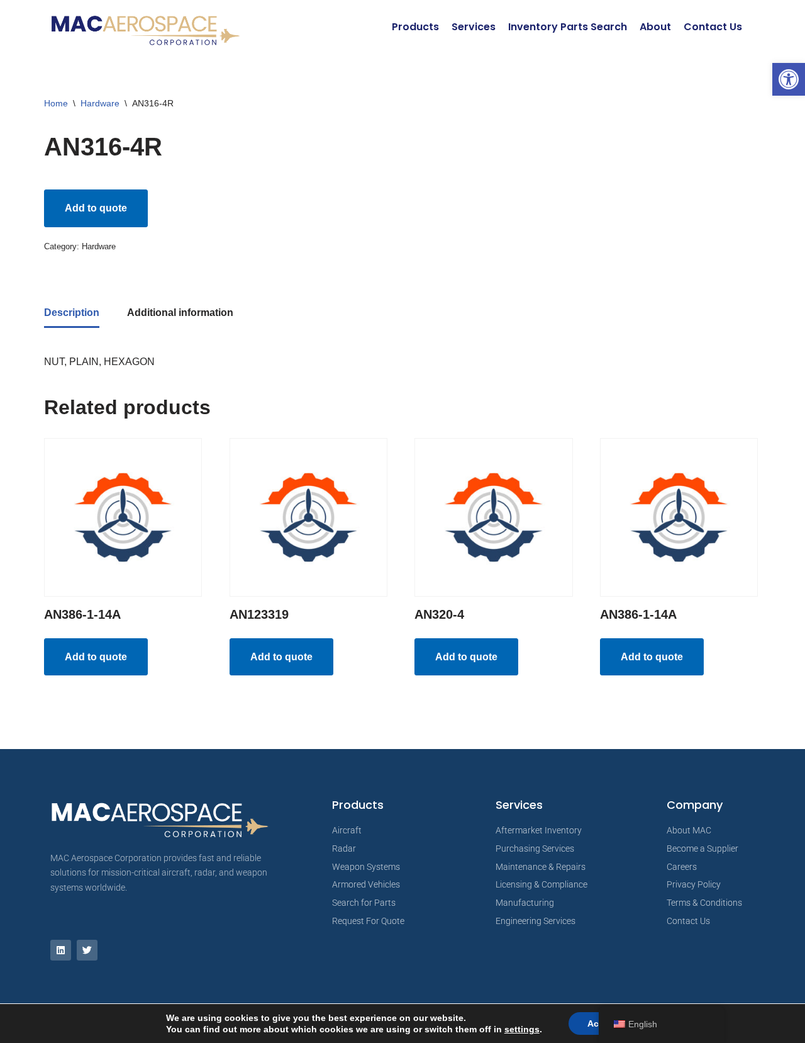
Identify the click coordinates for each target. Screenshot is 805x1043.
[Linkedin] (60, 950)
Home (56, 103)
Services (474, 27)
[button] (788, 79)
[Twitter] (87, 950)
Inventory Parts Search (567, 27)
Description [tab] (71, 312)
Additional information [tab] (180, 312)
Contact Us (713, 27)
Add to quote (96, 208)
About (655, 27)
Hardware (99, 103)
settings (522, 1029)
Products (415, 27)
